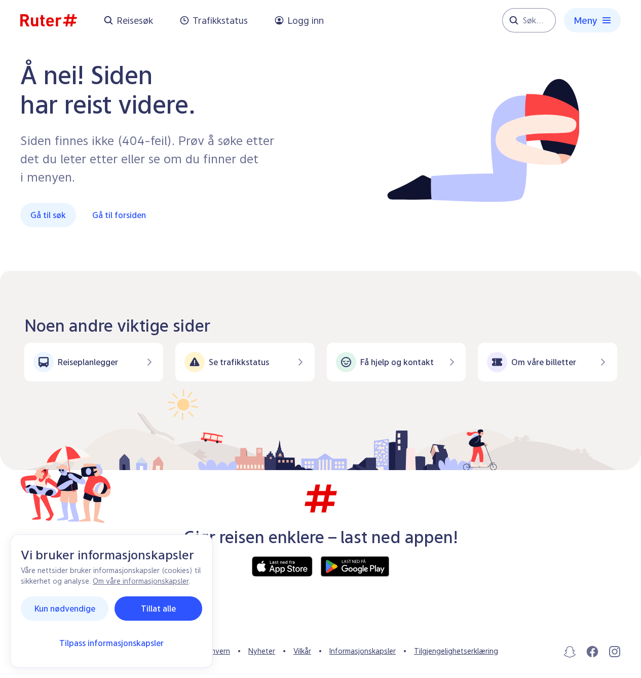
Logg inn (305, 20)
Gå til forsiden (119, 215)
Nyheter (261, 651)
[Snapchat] (570, 652)
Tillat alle (158, 608)
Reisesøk (135, 20)
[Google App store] (355, 566)
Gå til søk (48, 215)
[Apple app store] (282, 566)
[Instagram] (615, 652)
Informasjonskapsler (362, 651)
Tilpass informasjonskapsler (111, 643)
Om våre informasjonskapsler (140, 581)
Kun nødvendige (64, 608)
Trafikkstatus (220, 20)
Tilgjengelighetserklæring (456, 651)
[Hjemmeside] (48, 20)
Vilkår (302, 651)
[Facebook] (592, 652)
